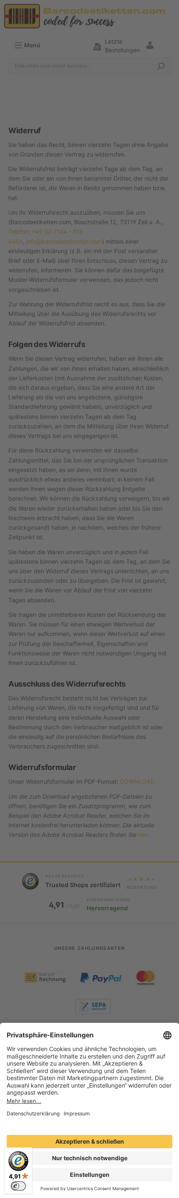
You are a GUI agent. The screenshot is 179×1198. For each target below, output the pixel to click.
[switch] (18, 1186)
